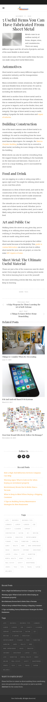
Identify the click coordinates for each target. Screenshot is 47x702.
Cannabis (8, 524)
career (17, 524)
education (19, 537)
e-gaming (8, 537)
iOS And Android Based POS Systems (17, 399)
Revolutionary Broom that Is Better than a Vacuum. (19, 601)
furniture (25, 541)
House (7, 550)
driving (35, 533)
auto (7, 520)
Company (27, 528)
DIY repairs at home (15, 253)
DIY (28, 533)
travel (29, 567)
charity (8, 528)
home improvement (34, 545)
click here (5, 687)
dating (21, 533)
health (15, 545)
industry (16, 550)
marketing (31, 554)
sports (7, 567)
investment (37, 550)
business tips (27, 520)
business (15, 520)
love (23, 554)
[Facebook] (19, 456)
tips (22, 567)
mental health (10, 558)
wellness (8, 571)
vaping (38, 567)
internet (26, 550)
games (7, 545)
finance (8, 541)
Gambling (35, 541)
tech (15, 567)
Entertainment (31, 537)
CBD (34, 524)
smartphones (30, 562)
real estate (9, 562)
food (16, 541)
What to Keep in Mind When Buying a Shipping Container (22, 605)
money (21, 558)
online (29, 558)
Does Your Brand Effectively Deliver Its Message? (22, 435)
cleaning (18, 528)
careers (26, 524)
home (23, 545)
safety (20, 562)
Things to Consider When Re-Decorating (19, 357)
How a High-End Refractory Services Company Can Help (21, 591)
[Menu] (3, 8)
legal (16, 554)
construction (10, 533)
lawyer (7, 554)
